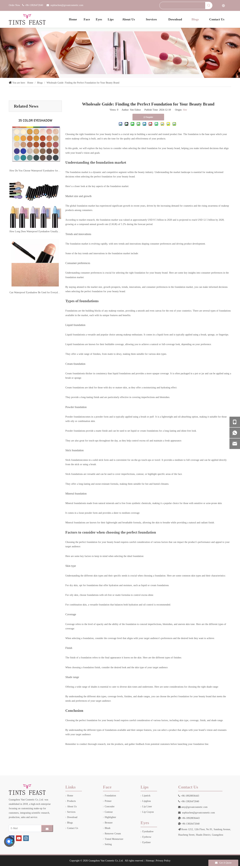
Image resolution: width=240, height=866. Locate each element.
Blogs (70, 822)
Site (185, 109)
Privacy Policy (163, 860)
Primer (108, 801)
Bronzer (109, 822)
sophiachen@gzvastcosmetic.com (66, 5)
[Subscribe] (47, 828)
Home (70, 795)
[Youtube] (19, 838)
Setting (108, 844)
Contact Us (72, 828)
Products (71, 801)
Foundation (110, 795)
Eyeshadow (148, 831)
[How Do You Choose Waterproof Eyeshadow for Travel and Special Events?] (35, 141)
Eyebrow (146, 837)
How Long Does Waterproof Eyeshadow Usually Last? (35, 231)
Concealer (110, 806)
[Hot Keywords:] (208, 5)
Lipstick (146, 795)
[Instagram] (26, 838)
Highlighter (110, 817)
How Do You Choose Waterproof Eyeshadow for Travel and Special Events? (35, 170)
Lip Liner (147, 806)
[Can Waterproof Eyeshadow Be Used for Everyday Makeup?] (35, 263)
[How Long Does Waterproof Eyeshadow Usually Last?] (35, 202)
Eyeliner (146, 842)
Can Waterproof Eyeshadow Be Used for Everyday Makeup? (35, 292)
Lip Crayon (148, 812)
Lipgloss (146, 801)
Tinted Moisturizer (114, 839)
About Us (72, 806)
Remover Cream (113, 833)
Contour (109, 812)
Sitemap (150, 860)
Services (71, 812)
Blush (107, 828)
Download (72, 817)
